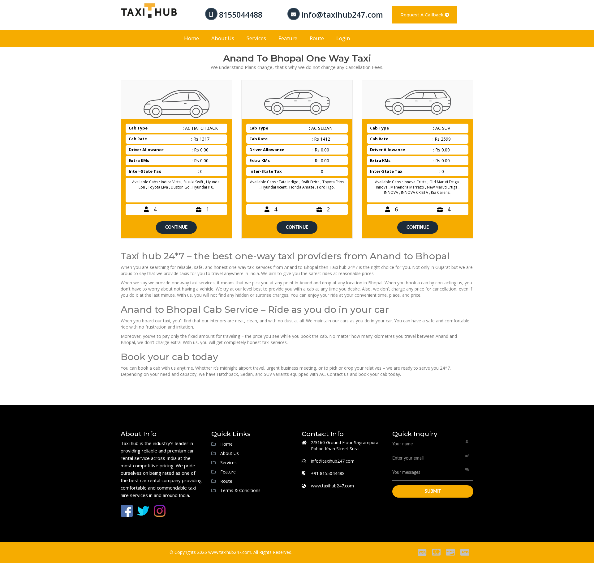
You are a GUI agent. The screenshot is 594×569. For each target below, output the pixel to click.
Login (343, 38)
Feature (287, 38)
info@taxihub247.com (342, 14)
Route (317, 38)
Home (191, 38)
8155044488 (240, 14)
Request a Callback (422, 15)
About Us (222, 38)
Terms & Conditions (240, 490)
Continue (176, 227)
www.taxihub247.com (332, 486)
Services (256, 38)
